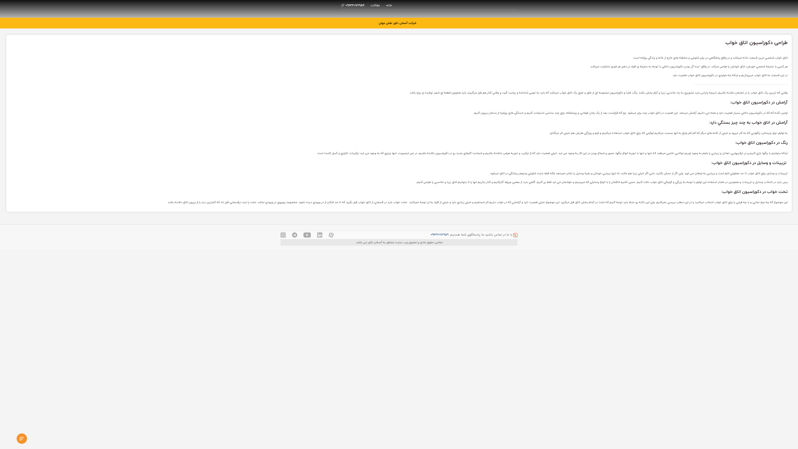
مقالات (375, 5)
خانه (389, 5)
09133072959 (439, 234)
